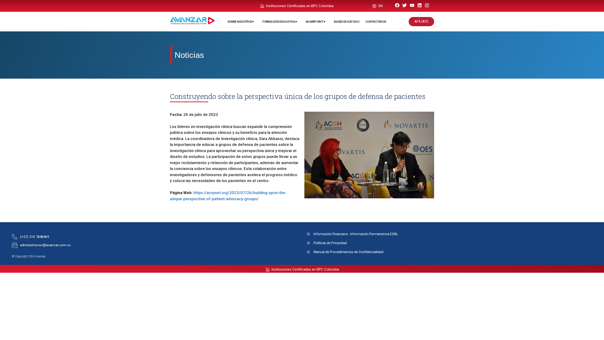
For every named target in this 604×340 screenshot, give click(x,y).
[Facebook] (397, 5)
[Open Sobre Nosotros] (253, 21)
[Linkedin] (419, 5)
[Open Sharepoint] (324, 21)
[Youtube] (412, 5)
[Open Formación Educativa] (296, 21)
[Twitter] (405, 5)
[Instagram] (427, 5)
